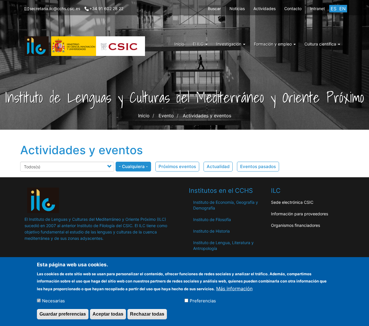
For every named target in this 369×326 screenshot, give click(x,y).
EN (342, 9)
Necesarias (53, 300)
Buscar (214, 8)
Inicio (179, 44)
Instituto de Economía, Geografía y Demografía (225, 205)
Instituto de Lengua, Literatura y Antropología (223, 245)
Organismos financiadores (295, 225)
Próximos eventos (177, 166)
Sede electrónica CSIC (292, 202)
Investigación (229, 44)
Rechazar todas (147, 314)
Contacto (293, 8)
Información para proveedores (299, 213)
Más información (234, 288)
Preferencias (203, 300)
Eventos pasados (258, 166)
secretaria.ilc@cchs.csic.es (54, 8)
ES (333, 9)
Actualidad (218, 166)
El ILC (199, 44)
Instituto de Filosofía (212, 219)
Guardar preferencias (62, 314)
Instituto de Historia (211, 231)
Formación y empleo (273, 44)
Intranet (317, 8)
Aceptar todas (108, 314)
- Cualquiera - (133, 166)
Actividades (264, 8)
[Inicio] (87, 46)
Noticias (237, 8)
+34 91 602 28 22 (106, 8)
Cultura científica (320, 44)
